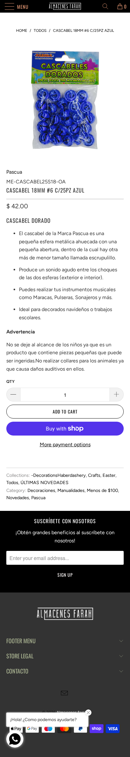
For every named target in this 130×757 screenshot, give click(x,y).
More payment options (65, 445)
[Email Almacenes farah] (64, 694)
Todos (12, 482)
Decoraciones (41, 490)
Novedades (17, 497)
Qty (10, 381)
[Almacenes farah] (65, 6)
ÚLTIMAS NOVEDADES (44, 482)
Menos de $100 (102, 490)
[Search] (107, 6)
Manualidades (71, 490)
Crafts (94, 475)
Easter (109, 475)
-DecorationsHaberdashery (58, 475)
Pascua (14, 172)
